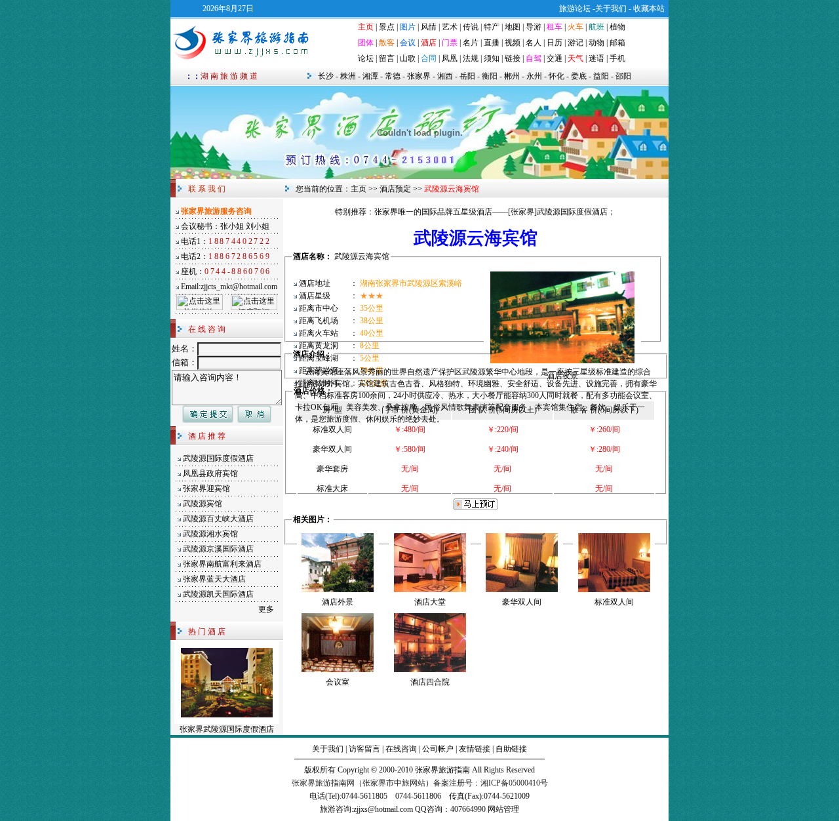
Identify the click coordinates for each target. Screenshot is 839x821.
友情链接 (474, 748)
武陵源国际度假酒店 (218, 458)
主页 (358, 188)
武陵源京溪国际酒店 (218, 548)
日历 (554, 42)
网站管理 (503, 809)
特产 (491, 26)
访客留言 (364, 748)
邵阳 (623, 76)
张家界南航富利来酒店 (222, 564)
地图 (512, 26)
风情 (429, 26)
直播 (491, 42)
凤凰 (450, 58)
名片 (470, 42)
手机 (617, 58)
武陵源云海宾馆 (361, 256)
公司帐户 (438, 748)
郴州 (512, 76)
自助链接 (511, 748)
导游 (533, 26)
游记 (575, 42)
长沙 (326, 76)
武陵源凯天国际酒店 (218, 594)
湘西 (445, 76)
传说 (470, 26)
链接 (512, 58)
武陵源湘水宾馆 (210, 533)
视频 (512, 42)
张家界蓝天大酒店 (214, 579)
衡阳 (490, 76)
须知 (491, 58)
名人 (533, 42)
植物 (617, 26)
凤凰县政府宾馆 (210, 473)
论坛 (366, 58)
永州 (534, 76)
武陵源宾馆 (202, 503)
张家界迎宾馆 (206, 488)
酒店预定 (395, 188)
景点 (387, 26)
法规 (470, 58)
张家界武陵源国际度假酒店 (227, 729)
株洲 (348, 76)
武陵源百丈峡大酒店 (218, 518)
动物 (596, 42)
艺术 (450, 26)
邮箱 (617, 42)
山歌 (408, 58)
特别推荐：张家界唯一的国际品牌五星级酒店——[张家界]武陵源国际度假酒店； (475, 211)
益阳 (601, 76)
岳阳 (467, 76)
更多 (266, 609)
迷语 (596, 58)
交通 (554, 58)
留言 (387, 58)
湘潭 (370, 76)
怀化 (556, 76)
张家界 (419, 76)
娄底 (579, 76)
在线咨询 (401, 748)
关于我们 (327, 748)
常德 (392, 76)
